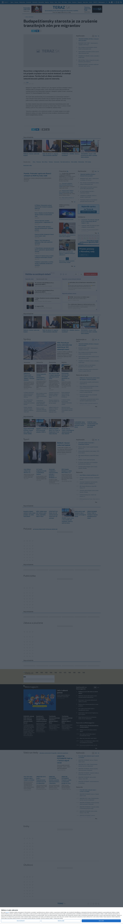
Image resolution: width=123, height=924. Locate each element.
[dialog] (61, 915)
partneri (7, 912)
